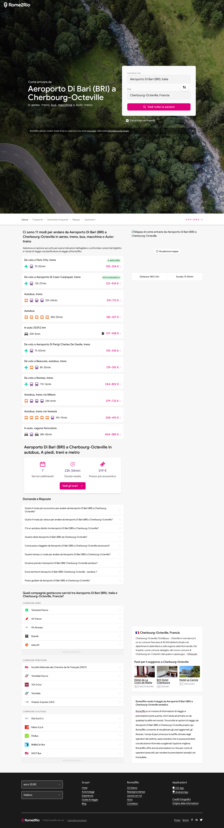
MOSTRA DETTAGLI (73, 653)
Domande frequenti (57, 219)
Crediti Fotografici (181, 799)
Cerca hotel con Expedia (142, 120)
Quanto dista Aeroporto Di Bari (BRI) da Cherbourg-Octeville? (56, 536)
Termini (185, 820)
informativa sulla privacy (118, 131)
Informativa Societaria (77, 820)
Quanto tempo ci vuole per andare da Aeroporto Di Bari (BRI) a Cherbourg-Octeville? (68, 554)
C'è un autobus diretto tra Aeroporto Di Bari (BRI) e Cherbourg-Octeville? (62, 528)
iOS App (179, 787)
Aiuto (129, 799)
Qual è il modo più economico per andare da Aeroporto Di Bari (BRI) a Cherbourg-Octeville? (66, 510)
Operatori (89, 219)
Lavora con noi (134, 795)
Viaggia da (134, 73)
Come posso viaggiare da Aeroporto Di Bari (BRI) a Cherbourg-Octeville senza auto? (67, 545)
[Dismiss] (193, 131)
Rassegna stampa (136, 791)
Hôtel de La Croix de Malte (143, 681)
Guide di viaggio (90, 799)
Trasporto (37, 219)
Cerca (24, 219)
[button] (159, 107)
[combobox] (158, 79)
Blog (84, 803)
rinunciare (91, 131)
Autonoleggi (88, 791)
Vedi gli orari (70, 486)
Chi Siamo (132, 787)
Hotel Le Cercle (188, 680)
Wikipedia (192, 654)
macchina (65, 105)
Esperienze (87, 795)
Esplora (193, 219)
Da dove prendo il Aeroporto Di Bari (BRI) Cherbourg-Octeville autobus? (61, 563)
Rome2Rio (141, 711)
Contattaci (132, 803)
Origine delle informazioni (185, 803)
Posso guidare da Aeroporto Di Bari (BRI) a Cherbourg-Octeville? (57, 580)
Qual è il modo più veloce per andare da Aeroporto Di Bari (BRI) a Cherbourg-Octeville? (69, 519)
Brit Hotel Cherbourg (163, 681)
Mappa (76, 219)
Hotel (84, 787)
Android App (181, 792)
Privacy (177, 820)
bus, (54, 105)
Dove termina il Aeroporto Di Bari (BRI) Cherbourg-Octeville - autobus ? (61, 571)
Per (129, 89)
